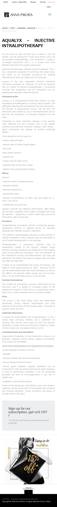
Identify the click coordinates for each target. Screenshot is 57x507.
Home (4, 28)
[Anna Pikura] (17, 14)
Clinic (12, 28)
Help (49, 7)
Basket (33, 2)
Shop (5, 2)
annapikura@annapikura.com (24, 499)
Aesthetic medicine (26, 28)
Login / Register (19, 2)
